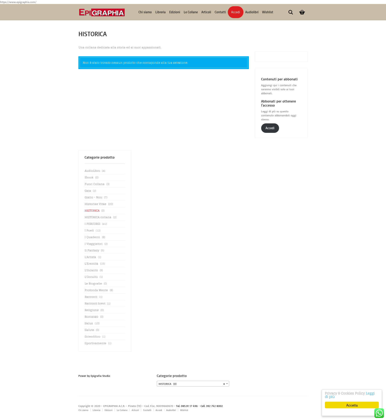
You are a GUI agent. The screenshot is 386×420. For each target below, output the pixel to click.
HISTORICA (92, 210)
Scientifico (92, 336)
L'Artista (90, 256)
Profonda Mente (96, 290)
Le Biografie (93, 283)
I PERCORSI (92, 223)
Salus (89, 323)
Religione (92, 309)
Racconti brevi (95, 303)
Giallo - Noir (93, 197)
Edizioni (174, 12)
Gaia (88, 190)
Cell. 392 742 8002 (212, 406)
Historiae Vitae (95, 203)
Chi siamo (145, 12)
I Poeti (89, 230)
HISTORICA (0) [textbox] (192, 383)
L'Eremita (91, 263)
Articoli (206, 12)
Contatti (220, 12)
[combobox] (193, 383)
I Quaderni (92, 237)
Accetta (352, 405)
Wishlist (267, 12)
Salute (89, 329)
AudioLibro (92, 170)
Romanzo (91, 316)
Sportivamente (95, 343)
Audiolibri (252, 12)
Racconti (91, 296)
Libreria (160, 12)
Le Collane (191, 12)
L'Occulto (91, 276)
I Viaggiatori (94, 243)
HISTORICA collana (98, 217)
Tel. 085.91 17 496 (187, 406)
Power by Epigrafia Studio (94, 375)
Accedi (235, 12)
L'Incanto (91, 270)
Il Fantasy (92, 250)
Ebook (89, 177)
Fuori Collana (95, 183)
